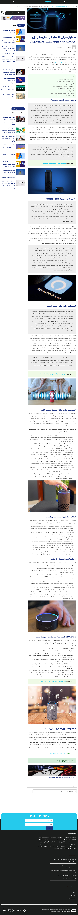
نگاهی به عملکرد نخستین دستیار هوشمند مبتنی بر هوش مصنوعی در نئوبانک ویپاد (8, 130)
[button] (64, 2)
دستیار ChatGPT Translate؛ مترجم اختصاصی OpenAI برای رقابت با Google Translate (8, 40)
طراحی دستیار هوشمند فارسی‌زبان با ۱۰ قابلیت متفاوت (52, 374)
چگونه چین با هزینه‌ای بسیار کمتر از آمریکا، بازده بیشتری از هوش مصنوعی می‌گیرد (9, 72)
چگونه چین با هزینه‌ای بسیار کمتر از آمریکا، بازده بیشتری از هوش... (61, 777)
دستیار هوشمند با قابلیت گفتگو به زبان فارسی (54, 163)
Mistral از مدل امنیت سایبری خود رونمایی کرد (67, 875)
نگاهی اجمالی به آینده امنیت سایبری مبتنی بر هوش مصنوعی (63, 879)
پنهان (65, 77)
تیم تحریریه (68, 47)
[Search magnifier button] (14, 2)
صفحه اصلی (72, 6)
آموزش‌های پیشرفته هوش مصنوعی (59, 6)
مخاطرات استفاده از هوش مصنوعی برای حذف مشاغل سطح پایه (9, 81)
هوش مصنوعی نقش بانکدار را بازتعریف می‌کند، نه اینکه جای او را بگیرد (8, 139)
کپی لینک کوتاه (70, 753)
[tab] (21, 25)
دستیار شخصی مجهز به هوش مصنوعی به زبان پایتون (52, 681)
